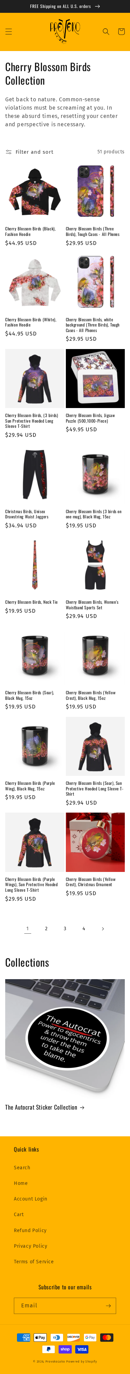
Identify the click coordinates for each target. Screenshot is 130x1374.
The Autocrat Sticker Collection (41, 1107)
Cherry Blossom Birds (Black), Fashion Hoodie (30, 231)
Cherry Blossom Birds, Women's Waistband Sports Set (92, 604)
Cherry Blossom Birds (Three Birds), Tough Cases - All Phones (93, 231)
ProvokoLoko (55, 1361)
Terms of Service (34, 1262)
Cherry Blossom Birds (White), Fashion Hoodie (30, 322)
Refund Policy (30, 1230)
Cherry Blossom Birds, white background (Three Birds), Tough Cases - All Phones (93, 325)
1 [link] (27, 928)
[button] (8, 31)
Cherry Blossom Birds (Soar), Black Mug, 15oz (29, 695)
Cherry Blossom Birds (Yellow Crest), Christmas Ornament (91, 881)
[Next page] (102, 928)
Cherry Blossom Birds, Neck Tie (31, 602)
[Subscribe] (108, 1306)
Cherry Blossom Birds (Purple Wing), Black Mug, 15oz (30, 785)
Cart (19, 1215)
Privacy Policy (30, 1246)
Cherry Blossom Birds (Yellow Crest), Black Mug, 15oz (91, 695)
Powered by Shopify (81, 1361)
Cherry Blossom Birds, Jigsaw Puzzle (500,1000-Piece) (90, 418)
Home (21, 1183)
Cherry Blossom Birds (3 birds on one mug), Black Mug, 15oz (94, 514)
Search (22, 1168)
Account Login (30, 1199)
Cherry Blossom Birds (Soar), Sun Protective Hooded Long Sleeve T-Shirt (95, 788)
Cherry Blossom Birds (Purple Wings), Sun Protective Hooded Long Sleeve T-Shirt (31, 884)
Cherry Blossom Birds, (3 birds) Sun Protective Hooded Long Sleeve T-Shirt (31, 421)
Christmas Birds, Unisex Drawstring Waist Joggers (26, 514)
